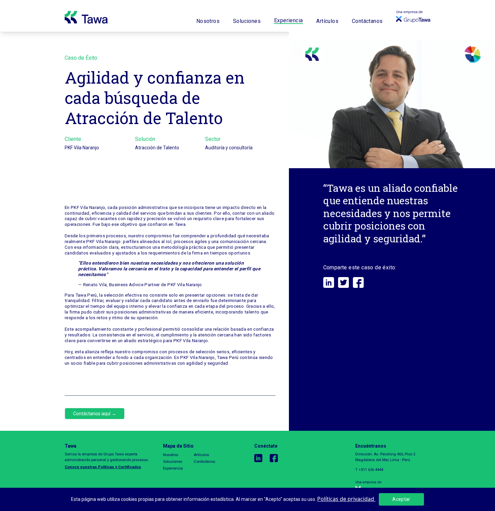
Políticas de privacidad (346, 499)
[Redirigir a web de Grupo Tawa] (393, 487)
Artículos (327, 21)
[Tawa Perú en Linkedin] (262, 458)
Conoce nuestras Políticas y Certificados (103, 466)
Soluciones (247, 21)
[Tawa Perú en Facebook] (277, 458)
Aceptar (401, 499)
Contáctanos (367, 21)
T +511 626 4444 (369, 469)
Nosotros (208, 21)
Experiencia (288, 21)
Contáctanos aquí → (94, 413)
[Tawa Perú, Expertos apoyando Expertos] (86, 16)
